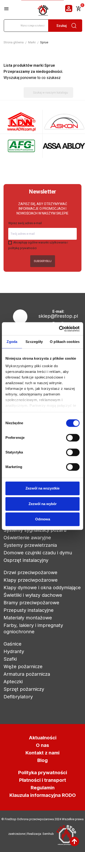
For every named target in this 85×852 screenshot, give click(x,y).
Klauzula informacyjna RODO (42, 795)
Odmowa (42, 519)
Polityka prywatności (42, 772)
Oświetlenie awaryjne (27, 537)
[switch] (73, 437)
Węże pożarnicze (23, 666)
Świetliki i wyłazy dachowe (33, 595)
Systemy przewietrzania (30, 545)
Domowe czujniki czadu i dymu (38, 553)
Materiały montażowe (28, 618)
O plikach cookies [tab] (65, 342)
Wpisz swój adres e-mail (25, 223)
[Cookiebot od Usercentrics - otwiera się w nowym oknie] (60, 329)
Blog (42, 760)
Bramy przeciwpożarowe (31, 602)
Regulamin (43, 787)
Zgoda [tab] (12, 342)
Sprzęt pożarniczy (24, 689)
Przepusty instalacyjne (29, 610)
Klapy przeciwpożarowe (31, 580)
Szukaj (61, 26)
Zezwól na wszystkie (43, 488)
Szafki (10, 659)
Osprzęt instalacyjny (26, 560)
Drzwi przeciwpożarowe (30, 572)
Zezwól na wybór (43, 504)
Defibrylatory (18, 697)
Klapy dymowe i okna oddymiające (42, 587)
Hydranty (14, 651)
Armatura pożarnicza (27, 674)
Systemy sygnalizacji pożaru (35, 530)
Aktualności (42, 738)
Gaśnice (12, 644)
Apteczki (13, 681)
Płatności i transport (42, 780)
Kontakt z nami (43, 753)
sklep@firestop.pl (58, 316)
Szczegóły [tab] (34, 342)
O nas (42, 745)
